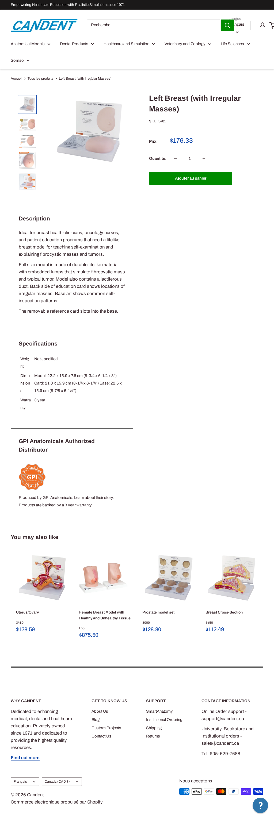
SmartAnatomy (159, 711)
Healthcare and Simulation (126, 44)
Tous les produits (41, 78)
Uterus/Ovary (27, 612)
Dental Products (74, 44)
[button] (260, 805)
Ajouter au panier (190, 178)
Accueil (16, 78)
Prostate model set (158, 612)
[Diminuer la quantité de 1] (175, 158)
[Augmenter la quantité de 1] (204, 158)
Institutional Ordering (164, 719)
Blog (96, 719)
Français (20, 781)
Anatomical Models (28, 44)
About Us (100, 711)
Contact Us (101, 736)
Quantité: (157, 158)
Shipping (154, 728)
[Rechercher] (227, 25)
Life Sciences (232, 44)
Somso (17, 60)
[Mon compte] (262, 25)
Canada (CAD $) (57, 781)
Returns (153, 736)
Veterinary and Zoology (185, 44)
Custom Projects (106, 728)
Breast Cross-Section (224, 612)
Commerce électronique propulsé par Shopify (57, 802)
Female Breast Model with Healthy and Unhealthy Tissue (105, 615)
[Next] (263, 598)
